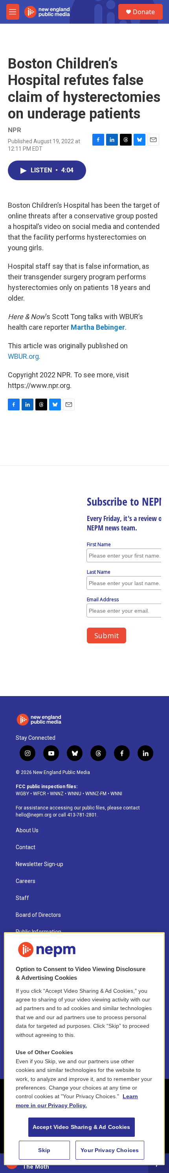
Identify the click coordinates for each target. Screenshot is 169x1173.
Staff (22, 898)
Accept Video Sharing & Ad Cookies (81, 1127)
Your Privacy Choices (110, 1150)
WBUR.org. (24, 356)
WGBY (22, 793)
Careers (25, 881)
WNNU (74, 793)
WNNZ (57, 793)
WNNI (116, 793)
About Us (27, 830)
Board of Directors (38, 915)
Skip (44, 1150)
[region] (84, 1049)
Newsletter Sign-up (39, 864)
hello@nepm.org (33, 815)
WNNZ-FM (96, 793)
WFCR (39, 793)
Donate (144, 11)
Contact (25, 847)
